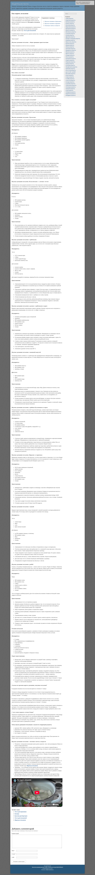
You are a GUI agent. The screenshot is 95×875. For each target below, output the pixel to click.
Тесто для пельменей (21, 818)
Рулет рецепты (70, 75)
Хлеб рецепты (69, 90)
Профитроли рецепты (71, 67)
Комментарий (15, 833)
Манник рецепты (70, 52)
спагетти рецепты (70, 80)
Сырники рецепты (70, 83)
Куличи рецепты (70, 43)
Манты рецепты (70, 53)
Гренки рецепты (70, 35)
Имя (13, 850)
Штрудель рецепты (71, 95)
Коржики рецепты (70, 40)
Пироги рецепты (70, 60)
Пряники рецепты (70, 68)
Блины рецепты (70, 23)
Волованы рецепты (71, 31)
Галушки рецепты (70, 33)
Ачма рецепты (69, 18)
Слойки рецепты (70, 78)
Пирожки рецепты (70, 62)
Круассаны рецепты (71, 42)
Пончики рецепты (70, 65)
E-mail (14, 854)
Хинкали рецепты (70, 88)
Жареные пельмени (20, 820)
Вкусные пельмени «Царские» (52, 23)
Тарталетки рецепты (71, 85)
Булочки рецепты (70, 25)
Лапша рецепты (70, 47)
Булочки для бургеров (21, 816)
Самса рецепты (70, 77)
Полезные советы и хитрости (52, 25)
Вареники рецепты (71, 26)
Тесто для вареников (20, 811)
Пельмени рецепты (71, 58)
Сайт (13, 857)
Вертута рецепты (70, 30)
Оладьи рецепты (70, 55)
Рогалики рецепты (70, 73)
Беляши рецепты (70, 21)
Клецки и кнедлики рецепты (73, 38)
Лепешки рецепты (70, 48)
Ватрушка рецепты (71, 28)
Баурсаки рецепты (70, 20)
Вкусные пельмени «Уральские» (53, 21)
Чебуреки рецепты (71, 92)
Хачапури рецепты (71, 87)
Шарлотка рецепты (71, 93)
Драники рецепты (70, 37)
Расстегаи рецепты (71, 70)
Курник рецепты (70, 45)
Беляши (17, 813)
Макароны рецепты (71, 50)
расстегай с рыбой (70, 72)
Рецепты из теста (20, 4)
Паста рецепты (70, 57)
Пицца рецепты (70, 63)
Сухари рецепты (70, 82)
